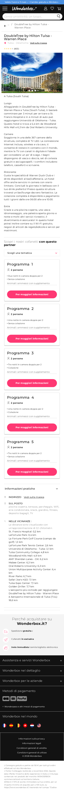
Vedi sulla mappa (38, 43)
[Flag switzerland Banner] (24, 726)
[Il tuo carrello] (59, 8)
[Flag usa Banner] (38, 726)
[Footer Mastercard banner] (13, 699)
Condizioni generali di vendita (32, 748)
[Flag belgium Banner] (17, 726)
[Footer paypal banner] (22, 699)
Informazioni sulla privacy (31, 738)
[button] (4, 70)
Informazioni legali (31, 743)
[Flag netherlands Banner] (31, 726)
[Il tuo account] (45, 8)
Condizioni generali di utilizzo (32, 752)
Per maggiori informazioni (32, 294)
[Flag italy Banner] (10, 726)
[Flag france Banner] (3, 726)
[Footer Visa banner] (5, 699)
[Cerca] (59, 16)
